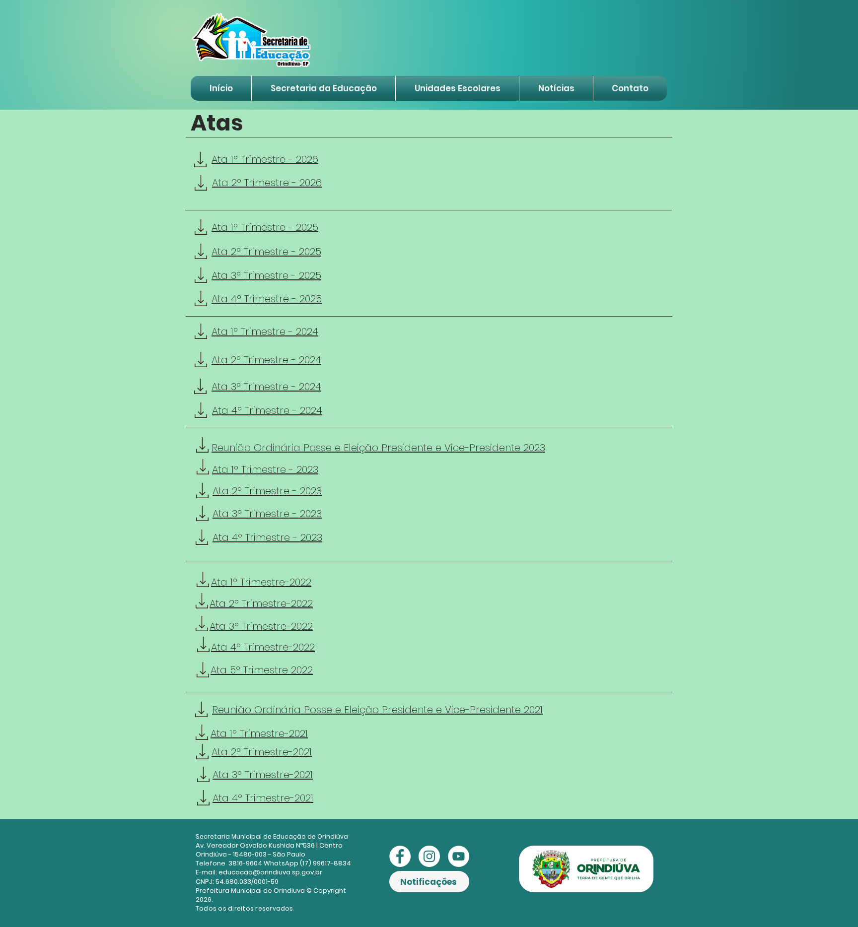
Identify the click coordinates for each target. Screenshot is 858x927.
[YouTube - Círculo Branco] (458, 856)
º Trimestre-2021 (275, 798)
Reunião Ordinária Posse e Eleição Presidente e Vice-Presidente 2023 (378, 448)
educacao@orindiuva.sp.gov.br (270, 872)
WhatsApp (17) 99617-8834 (307, 863)
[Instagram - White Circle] (429, 856)
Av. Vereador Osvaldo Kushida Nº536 (255, 845)
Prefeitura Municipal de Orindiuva (250, 890)
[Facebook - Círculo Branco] (400, 856)
